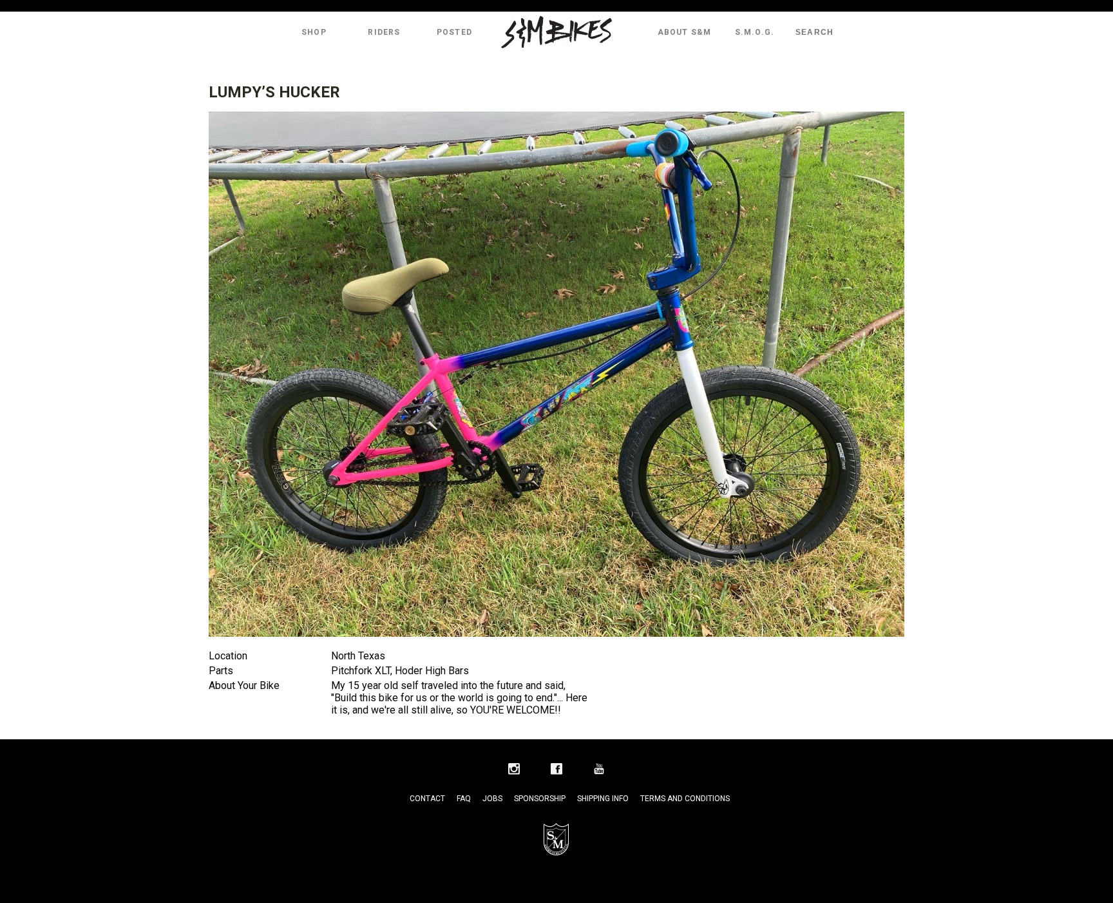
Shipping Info (603, 798)
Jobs (492, 798)
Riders (384, 32)
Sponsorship (540, 798)
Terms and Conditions (685, 798)
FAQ (464, 798)
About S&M (685, 32)
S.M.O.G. (755, 32)
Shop (314, 32)
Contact (427, 798)
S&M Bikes (556, 32)
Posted (454, 32)
